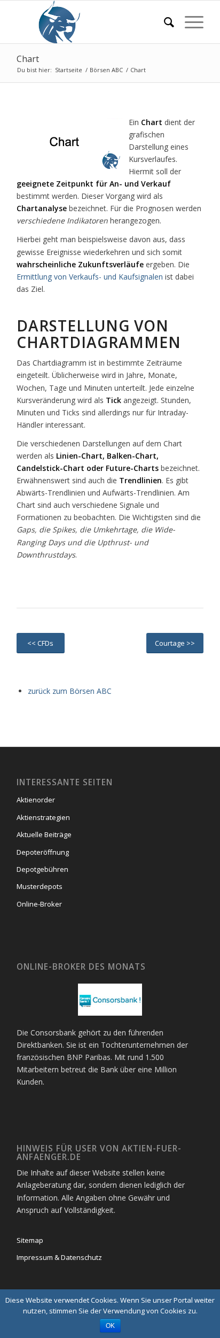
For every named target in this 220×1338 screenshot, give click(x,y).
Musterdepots (39, 886)
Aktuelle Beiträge (44, 834)
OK (110, 1325)
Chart (28, 59)
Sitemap (30, 1240)
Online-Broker (39, 904)
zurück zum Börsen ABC (70, 691)
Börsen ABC (106, 70)
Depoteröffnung (43, 852)
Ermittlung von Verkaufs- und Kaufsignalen (90, 277)
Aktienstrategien (43, 817)
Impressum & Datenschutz (59, 1257)
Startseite (68, 70)
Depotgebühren (42, 869)
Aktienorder (36, 800)
